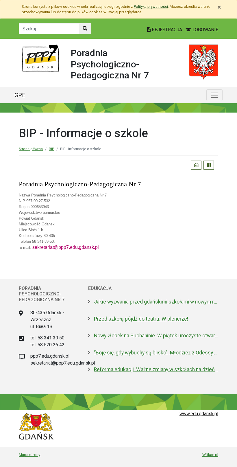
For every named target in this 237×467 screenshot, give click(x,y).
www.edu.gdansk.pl (198, 413)
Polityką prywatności (151, 6)
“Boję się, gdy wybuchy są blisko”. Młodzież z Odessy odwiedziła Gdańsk (156, 353)
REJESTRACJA (167, 29)
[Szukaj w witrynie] (85, 28)
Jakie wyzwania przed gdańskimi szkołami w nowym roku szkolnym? (156, 302)
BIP (51, 149)
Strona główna (31, 149)
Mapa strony (29, 454)
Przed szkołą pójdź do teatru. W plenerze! (141, 319)
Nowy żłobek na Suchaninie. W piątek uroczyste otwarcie (156, 336)
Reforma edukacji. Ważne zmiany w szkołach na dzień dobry (156, 369)
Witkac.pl (210, 454)
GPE (19, 95)
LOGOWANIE (204, 29)
